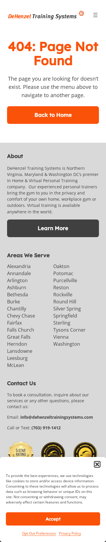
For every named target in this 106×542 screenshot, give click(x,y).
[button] (97, 464)
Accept (53, 519)
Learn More (53, 228)
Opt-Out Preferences (39, 533)
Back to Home (53, 115)
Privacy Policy (70, 533)
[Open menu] (95, 15)
